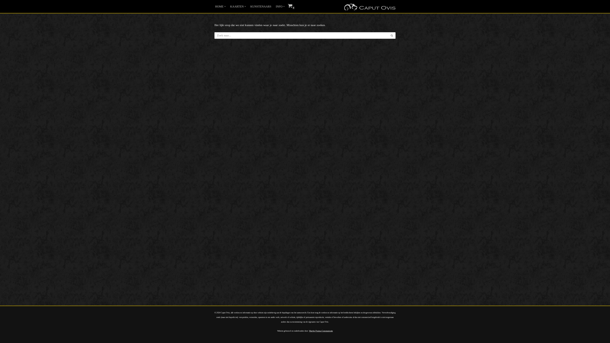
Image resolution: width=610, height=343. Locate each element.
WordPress (45, 338)
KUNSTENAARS (260, 6)
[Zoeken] (392, 35)
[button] (225, 6)
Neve (5, 338)
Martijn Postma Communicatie (321, 331)
